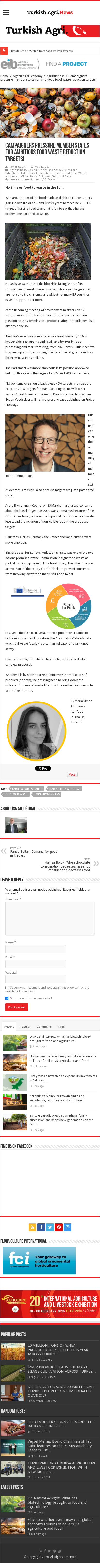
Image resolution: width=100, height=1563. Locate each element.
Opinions (44, 176)
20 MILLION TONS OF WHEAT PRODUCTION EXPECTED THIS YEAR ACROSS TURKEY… (58, 1349)
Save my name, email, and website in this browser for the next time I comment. (47, 989)
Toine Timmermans (47, 794)
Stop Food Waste (16, 794)
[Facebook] (41, 1227)
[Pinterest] (59, 1227)
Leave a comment (21, 179)
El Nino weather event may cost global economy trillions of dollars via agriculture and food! (60, 1524)
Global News (29, 176)
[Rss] (32, 1227)
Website (11, 972)
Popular (25, 1026)
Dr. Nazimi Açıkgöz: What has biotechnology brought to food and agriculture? (57, 1502)
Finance (57, 173)
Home (4, 76)
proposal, (53, 321)
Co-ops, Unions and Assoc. (45, 170)
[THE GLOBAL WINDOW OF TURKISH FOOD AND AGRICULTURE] (50, 12)
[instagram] (67, 1227)
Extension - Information (36, 173)
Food (67, 173)
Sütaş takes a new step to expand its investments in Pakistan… (50, 51)
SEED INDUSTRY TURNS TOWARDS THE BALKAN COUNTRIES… (61, 1424)
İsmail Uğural (17, 166)
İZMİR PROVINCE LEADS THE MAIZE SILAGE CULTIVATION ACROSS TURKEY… (62, 1369)
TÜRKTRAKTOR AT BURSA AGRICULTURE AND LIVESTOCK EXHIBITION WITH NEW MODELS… (62, 1467)
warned (27, 284)
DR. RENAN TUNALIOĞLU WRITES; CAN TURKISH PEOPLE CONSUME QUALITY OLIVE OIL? (61, 1391)
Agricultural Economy (27, 76)
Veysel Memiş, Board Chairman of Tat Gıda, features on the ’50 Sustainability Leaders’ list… (60, 1445)
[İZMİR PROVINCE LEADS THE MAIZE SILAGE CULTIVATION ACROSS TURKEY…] (13, 1373)
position (69, 368)
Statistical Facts (61, 176)
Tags (61, 1026)
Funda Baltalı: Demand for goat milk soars (33, 851)
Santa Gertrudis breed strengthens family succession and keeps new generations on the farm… (61, 1120)
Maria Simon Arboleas (64, 788)
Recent (9, 1026)
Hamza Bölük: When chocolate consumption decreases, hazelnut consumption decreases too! (65, 864)
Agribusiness (55, 76)
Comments (44, 1026)
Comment (13, 899)
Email (10, 957)
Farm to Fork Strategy (27, 788)
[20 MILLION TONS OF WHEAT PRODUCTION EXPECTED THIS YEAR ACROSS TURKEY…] (13, 1351)
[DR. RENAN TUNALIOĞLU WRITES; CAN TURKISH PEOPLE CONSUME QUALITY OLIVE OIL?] (13, 1393)
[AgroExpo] (50, 1304)
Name (10, 942)
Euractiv (76, 722)
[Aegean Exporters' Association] (50, 63)
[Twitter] (50, 1227)
